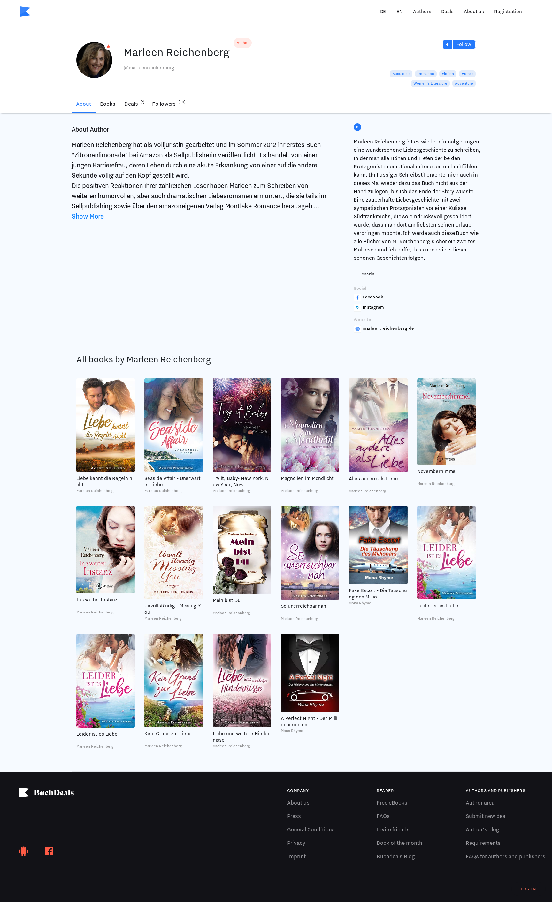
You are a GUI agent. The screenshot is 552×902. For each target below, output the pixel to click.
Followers (169, 103)
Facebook (373, 296)
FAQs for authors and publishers (505, 856)
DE (383, 11)
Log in (528, 888)
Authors (422, 11)
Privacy (296, 843)
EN (399, 11)
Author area (480, 802)
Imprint (296, 856)
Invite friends (393, 829)
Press (294, 816)
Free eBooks (392, 802)
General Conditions (311, 829)
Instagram (373, 307)
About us (474, 11)
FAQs (383, 816)
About (83, 104)
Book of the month (399, 843)
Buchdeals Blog (396, 856)
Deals (447, 11)
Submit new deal (486, 816)
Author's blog (482, 829)
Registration (508, 11)
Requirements (483, 843)
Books (108, 104)
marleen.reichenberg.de (388, 328)
